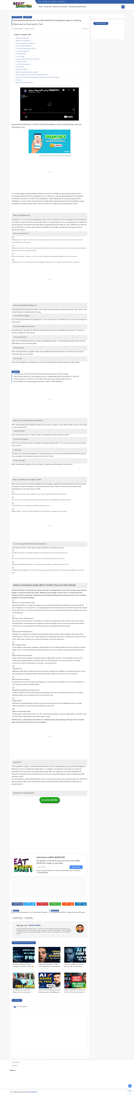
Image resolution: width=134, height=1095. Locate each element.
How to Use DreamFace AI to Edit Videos (28, 59)
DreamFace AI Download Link (24, 83)
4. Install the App (21, 54)
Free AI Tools (48, 7)
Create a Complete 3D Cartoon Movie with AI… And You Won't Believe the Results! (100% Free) (74, 966)
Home (41, 7)
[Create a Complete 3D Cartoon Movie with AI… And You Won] (75, 955)
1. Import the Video (21, 62)
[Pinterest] (119, 1)
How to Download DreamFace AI (25, 43)
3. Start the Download (22, 51)
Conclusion (19, 80)
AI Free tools (17, 17)
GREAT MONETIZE (32, 1092)
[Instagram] (109, 1)
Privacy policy (61, 1)
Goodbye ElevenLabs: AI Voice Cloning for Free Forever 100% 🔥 (23, 965)
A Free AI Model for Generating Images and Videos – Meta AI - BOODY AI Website (38, 382)
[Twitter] (123, 1)
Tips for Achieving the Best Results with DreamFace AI (31, 75)
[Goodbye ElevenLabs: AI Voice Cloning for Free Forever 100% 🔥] (24, 955)
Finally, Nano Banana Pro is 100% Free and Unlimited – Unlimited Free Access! (49, 966)
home (39, 1)
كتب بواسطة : (28, 925)
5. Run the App (20, 56)
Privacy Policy (16, 1062)
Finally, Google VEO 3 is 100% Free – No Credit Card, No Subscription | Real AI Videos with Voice (43, 379)
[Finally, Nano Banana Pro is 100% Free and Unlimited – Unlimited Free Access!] (49, 955)
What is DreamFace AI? (22, 38)
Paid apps (27, 17)
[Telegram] (113, 1)
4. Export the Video (21, 69)
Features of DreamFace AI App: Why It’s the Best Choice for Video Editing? (37, 77)
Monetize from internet (60, 7)
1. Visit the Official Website (24, 46)
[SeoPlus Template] (10, 1092)
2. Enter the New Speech (23, 64)
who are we (46, 1)
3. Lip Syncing (20, 67)
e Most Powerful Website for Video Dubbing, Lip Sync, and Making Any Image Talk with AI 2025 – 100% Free (46, 376)
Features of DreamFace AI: (23, 41)
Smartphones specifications (77, 7)
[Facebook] (103, 1)
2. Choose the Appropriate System (26, 48)
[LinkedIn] (116, 1)
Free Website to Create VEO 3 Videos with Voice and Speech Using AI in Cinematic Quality (41, 374)
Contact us (53, 1)
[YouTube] (106, 1)
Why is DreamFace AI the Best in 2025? (27, 72)
